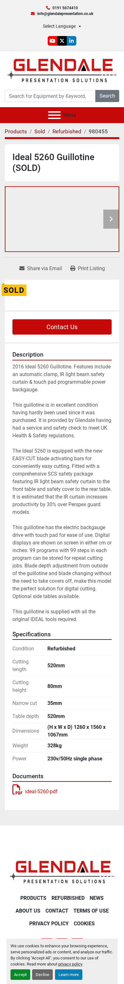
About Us (28, 911)
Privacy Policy (49, 924)
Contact (56, 911)
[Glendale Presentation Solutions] (62, 872)
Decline (42, 974)
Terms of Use (91, 911)
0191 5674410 (65, 8)
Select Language (59, 26)
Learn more (69, 974)
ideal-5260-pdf (41, 791)
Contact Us (62, 327)
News (97, 898)
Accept (20, 974)
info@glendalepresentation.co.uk (65, 13)
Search (107, 96)
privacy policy (70, 964)
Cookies (84, 924)
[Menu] (54, 115)
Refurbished (68, 898)
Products (33, 898)
